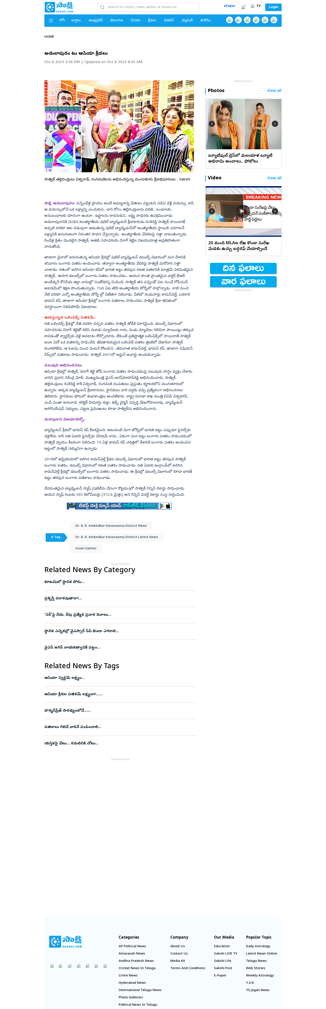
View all (274, 91)
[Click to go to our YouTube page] (265, 20)
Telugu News (256, 961)
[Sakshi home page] (65, 941)
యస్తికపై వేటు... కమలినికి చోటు (118, 743)
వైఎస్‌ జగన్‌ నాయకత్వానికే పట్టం (119, 647)
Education (222, 946)
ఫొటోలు (205, 20)
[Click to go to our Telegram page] (96, 966)
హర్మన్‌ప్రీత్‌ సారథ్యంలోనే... (116, 710)
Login (273, 7)
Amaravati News (132, 954)
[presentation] (211, 123)
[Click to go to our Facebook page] (229, 20)
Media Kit (177, 961)
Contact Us (179, 954)
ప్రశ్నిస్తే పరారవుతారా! (116, 598)
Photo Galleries (131, 997)
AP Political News (132, 946)
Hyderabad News (132, 983)
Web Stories (255, 968)
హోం (62, 20)
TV (258, 6)
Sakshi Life (222, 961)
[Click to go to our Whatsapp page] (238, 20)
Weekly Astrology (260, 976)
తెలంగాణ (116, 20)
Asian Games (85, 548)
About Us (177, 946)
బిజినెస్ (169, 20)
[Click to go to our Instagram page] (256, 20)
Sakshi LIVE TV (225, 954)
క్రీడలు (152, 20)
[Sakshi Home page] (58, 7)
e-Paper (220, 976)
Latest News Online (261, 954)
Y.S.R (250, 983)
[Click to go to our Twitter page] (247, 20)
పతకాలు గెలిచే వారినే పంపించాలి (112, 727)
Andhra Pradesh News (136, 961)
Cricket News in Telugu (137, 968)
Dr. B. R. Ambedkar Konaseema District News (111, 526)
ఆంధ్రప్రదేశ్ (95, 20)
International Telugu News (140, 990)
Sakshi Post (223, 968)
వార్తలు (76, 20)
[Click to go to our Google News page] (274, 20)
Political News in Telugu (138, 1005)
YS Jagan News (258, 990)
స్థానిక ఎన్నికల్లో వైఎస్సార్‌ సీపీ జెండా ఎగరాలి (118, 631)
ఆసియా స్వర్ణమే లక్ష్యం (116, 678)
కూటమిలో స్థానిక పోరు (118, 582)
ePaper (230, 6)
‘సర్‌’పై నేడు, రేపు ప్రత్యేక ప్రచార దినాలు (117, 615)
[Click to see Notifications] (243, 7)
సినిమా (135, 20)
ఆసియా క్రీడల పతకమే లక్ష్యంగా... (116, 694)
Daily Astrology (258, 946)
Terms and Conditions (187, 968)
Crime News (128, 976)
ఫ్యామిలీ (187, 20)
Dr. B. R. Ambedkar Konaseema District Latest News (116, 537)
